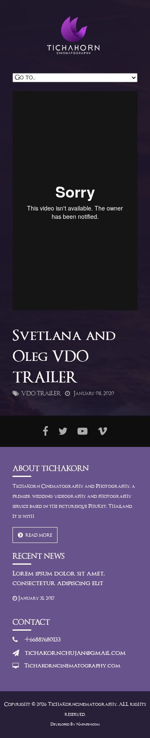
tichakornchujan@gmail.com (75, 653)
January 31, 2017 (36, 598)
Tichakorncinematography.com (72, 666)
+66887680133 (43, 640)
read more (37, 535)
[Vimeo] (103, 431)
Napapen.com (88, 724)
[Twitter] (63, 431)
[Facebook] (45, 431)
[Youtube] (83, 431)
